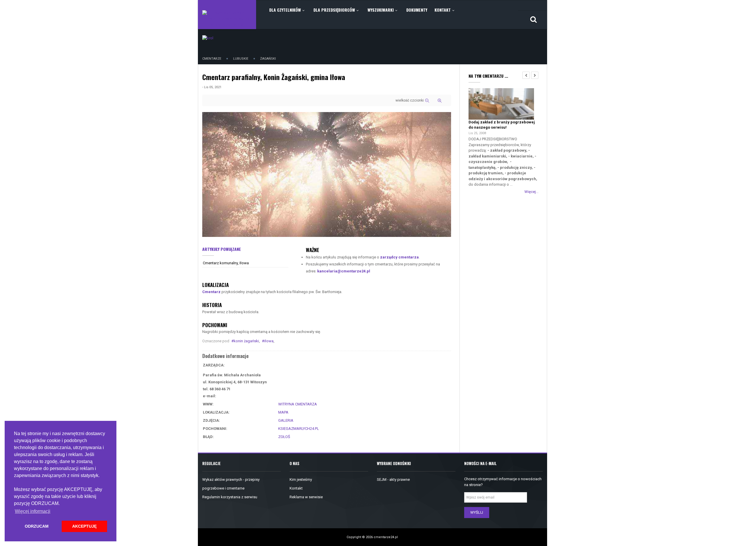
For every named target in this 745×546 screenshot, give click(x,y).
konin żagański (246, 341)
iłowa (269, 341)
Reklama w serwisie (306, 497)
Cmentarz (211, 292)
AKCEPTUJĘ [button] (84, 526)
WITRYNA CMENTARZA (297, 404)
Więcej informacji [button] (32, 511)
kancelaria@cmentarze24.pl (343, 271)
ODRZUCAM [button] (37, 526)
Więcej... (531, 191)
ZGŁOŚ (284, 437)
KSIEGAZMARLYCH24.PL (298, 428)
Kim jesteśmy (301, 479)
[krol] (207, 38)
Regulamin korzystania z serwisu (229, 497)
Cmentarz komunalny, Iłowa (226, 263)
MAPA (283, 412)
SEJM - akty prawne (393, 479)
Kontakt (296, 488)
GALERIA (285, 420)
